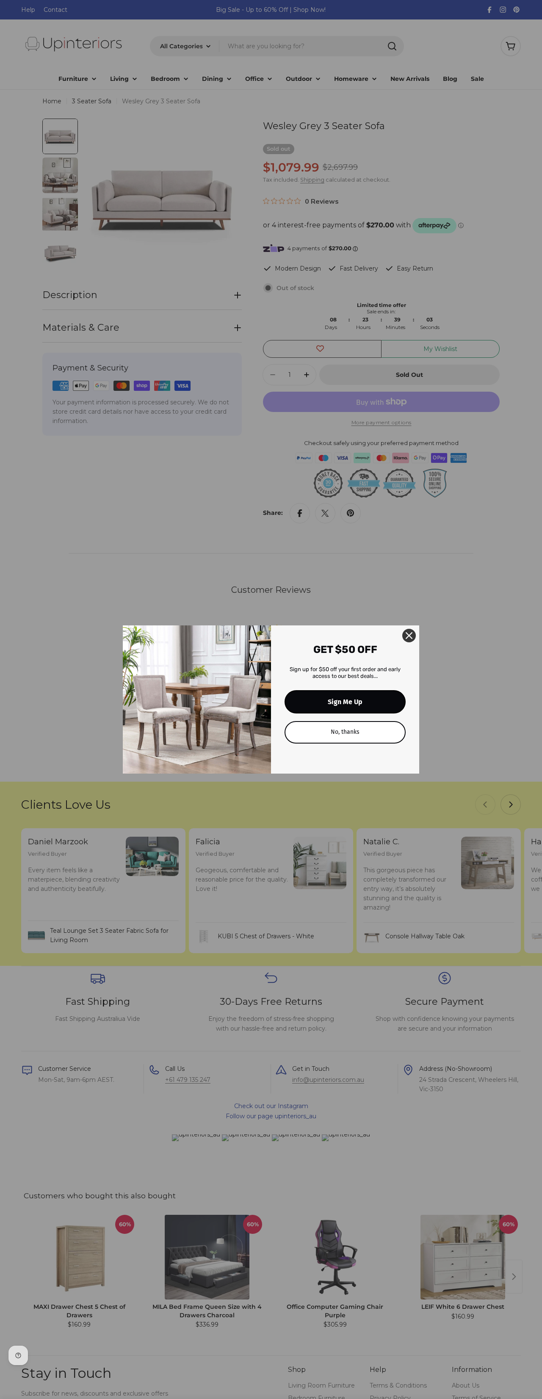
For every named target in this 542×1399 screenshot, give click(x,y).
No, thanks (345, 731)
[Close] (409, 635)
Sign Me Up (345, 702)
